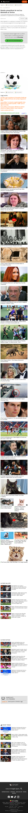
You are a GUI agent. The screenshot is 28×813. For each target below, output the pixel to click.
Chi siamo (6, 806)
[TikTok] (15, 797)
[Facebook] (9, 797)
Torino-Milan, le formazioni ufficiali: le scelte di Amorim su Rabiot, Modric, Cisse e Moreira (12, 107)
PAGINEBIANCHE (6, 803)
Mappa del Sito (19, 791)
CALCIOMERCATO (6, 7)
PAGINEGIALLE (11, 802)
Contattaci (12, 791)
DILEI (15, 803)
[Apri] (1, 1)
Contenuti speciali (6, 791)
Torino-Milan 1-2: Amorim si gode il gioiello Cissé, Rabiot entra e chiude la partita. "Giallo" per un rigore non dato (13, 103)
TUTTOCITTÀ (11, 803)
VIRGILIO (7, 802)
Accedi (24, 1)
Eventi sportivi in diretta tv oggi (15, 701)
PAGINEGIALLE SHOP (18, 802)
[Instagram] (18, 797)
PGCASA (24, 802)
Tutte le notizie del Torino (7, 110)
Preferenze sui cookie (12, 807)
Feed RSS (24, 791)
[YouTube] (12, 797)
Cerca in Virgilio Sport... (13, 789)
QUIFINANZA (23, 803)
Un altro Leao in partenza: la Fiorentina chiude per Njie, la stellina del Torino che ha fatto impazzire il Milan (13, 99)
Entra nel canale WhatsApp (15, 40)
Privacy (16, 806)
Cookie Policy (20, 806)
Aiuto (18, 807)
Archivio (14, 793)
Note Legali (11, 806)
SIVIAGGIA (18, 803)
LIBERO (3, 802)
